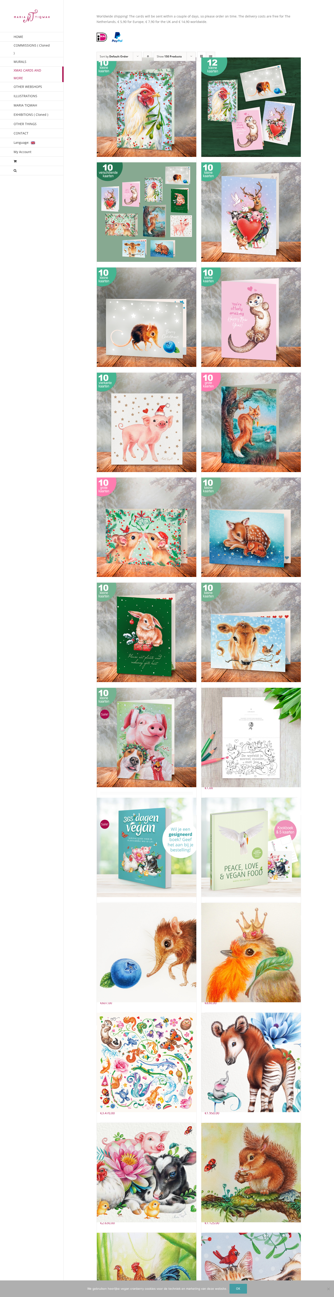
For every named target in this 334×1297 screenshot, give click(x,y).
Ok (238, 1289)
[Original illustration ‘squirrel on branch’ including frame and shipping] (251, 1172)
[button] (32, 170)
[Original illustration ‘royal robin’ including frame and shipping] (251, 952)
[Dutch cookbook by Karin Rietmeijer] (251, 847)
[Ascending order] (147, 56)
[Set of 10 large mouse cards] (146, 527)
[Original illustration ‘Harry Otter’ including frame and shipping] (146, 1062)
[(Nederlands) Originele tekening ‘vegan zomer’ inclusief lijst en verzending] (146, 1172)
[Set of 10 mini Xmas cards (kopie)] (146, 422)
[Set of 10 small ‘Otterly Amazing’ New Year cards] (251, 317)
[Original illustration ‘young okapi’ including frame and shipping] (251, 1062)
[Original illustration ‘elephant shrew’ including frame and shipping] (146, 952)
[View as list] (210, 56)
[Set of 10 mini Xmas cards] (146, 212)
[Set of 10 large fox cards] (251, 422)
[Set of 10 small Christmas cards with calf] (251, 632)
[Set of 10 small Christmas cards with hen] (146, 107)
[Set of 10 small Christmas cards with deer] (251, 527)
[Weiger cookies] (328, 1289)
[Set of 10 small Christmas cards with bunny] (146, 632)
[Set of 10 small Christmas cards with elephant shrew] (146, 317)
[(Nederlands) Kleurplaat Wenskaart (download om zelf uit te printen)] (251, 737)
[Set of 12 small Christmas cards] (251, 107)
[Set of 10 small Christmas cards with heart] (251, 212)
